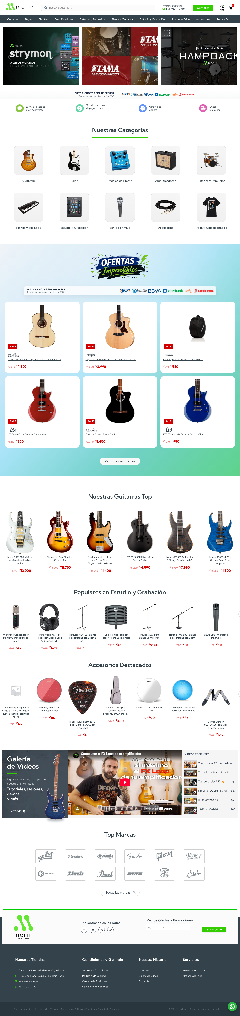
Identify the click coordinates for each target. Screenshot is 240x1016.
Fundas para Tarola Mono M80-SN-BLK (183, 359)
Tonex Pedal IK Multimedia (213, 772)
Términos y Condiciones (62, 1009)
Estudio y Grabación (152, 19)
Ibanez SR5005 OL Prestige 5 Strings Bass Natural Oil (180, 559)
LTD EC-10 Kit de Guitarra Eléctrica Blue (183, 434)
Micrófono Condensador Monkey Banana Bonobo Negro (16, 637)
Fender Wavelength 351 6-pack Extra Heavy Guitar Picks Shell (82, 724)
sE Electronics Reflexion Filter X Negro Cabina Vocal (116, 636)
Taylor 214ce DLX (208, 809)
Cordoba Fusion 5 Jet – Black (100, 434)
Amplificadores (64, 19)
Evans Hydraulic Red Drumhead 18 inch (49, 709)
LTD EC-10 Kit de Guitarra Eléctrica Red (28, 434)
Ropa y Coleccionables (211, 227)
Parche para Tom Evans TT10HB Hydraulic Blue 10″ (182, 709)
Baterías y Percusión (92, 19)
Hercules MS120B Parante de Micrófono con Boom (182, 636)
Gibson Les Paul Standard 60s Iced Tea (60, 559)
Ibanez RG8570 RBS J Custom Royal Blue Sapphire (220, 560)
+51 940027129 (176, 9)
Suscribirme (214, 929)
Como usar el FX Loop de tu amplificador (213, 763)
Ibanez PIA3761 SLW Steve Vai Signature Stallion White (20, 560)
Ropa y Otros (225, 19)
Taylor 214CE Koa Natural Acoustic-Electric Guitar (111, 359)
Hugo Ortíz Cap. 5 (208, 799)
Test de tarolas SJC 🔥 (211, 781)
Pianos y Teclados (122, 19)
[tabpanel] (125, 782)
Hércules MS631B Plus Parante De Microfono (149, 636)
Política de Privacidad (85, 1009)
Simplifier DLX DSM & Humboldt (213, 790)
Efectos (43, 19)
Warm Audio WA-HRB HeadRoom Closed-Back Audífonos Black (49, 637)
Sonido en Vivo (180, 19)
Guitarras (13, 19)
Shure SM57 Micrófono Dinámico (216, 636)
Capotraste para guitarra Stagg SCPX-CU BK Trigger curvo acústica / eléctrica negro (16, 712)
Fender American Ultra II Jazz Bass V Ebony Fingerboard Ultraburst (100, 560)
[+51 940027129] (163, 9)
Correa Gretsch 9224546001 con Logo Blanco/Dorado (216, 724)
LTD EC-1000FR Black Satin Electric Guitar (140, 559)
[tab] (210, 763)
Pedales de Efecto (120, 181)
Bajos (28, 19)
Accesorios (203, 19)
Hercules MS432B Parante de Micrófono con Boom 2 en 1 (82, 637)
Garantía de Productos (109, 1009)
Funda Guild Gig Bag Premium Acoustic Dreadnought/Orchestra (115, 710)
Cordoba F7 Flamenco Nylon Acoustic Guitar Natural (34, 359)
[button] (9, 57)
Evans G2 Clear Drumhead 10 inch (149, 709)
